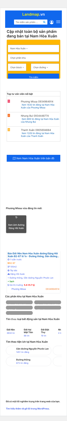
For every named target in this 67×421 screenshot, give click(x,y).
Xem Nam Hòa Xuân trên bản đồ (35, 158)
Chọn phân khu (18, 57)
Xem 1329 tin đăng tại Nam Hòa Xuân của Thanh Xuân (37, 134)
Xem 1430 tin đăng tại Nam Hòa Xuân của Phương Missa (37, 106)
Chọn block (16, 67)
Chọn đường (40, 67)
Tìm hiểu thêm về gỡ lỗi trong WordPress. (28, 408)
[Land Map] (9, 23)
